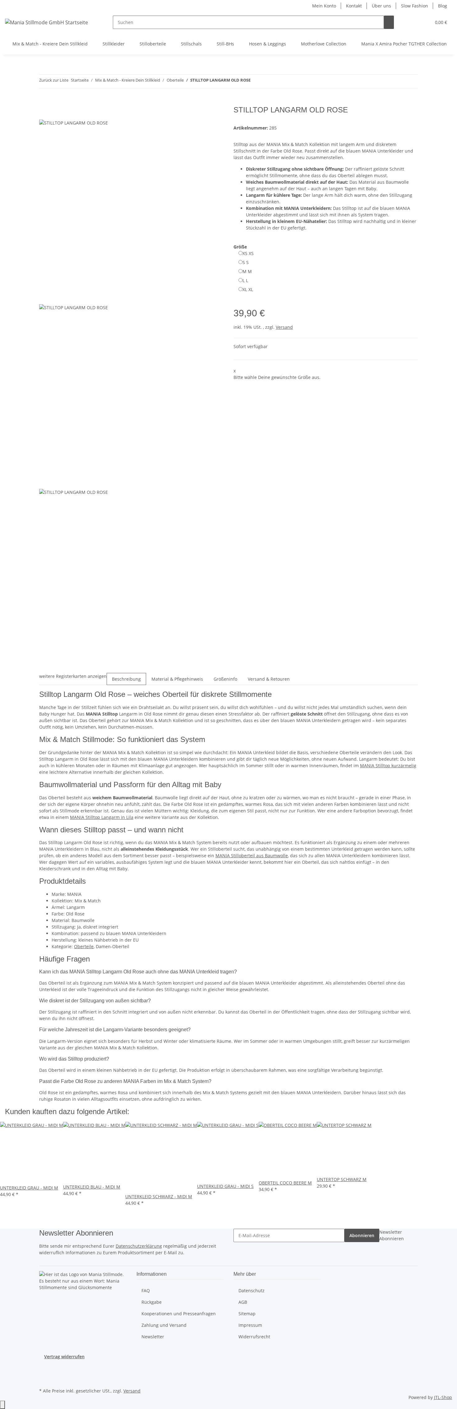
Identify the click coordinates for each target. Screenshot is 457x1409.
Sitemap (247, 1314)
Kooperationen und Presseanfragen (178, 1314)
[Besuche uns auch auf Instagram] (44, 1379)
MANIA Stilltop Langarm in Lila (101, 817)
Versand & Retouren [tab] (269, 679)
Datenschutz (251, 1290)
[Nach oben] (2, 1405)
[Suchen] (389, 22)
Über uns (381, 6)
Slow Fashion (414, 6)
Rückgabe (151, 1302)
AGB (242, 1302)
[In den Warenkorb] (44, 102)
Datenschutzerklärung (139, 1246)
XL (247, 289)
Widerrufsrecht (254, 1337)
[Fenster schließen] (44, 112)
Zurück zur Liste (53, 80)
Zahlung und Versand (164, 1325)
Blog (442, 6)
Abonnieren (361, 1235)
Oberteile (84, 946)
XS (248, 253)
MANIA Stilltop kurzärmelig (388, 765)
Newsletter (152, 1337)
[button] (414, 22)
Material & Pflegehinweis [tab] (177, 679)
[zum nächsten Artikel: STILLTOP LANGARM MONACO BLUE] (267, 81)
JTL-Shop (443, 1397)
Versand (284, 327)
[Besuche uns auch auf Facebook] (44, 1372)
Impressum (250, 1325)
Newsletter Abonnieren (391, 1235)
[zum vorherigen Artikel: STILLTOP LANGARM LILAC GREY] (256, 81)
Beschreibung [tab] (126, 679)
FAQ (145, 1290)
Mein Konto (324, 6)
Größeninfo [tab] (225, 679)
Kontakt (354, 6)
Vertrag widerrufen (64, 1356)
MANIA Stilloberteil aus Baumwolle (251, 855)
